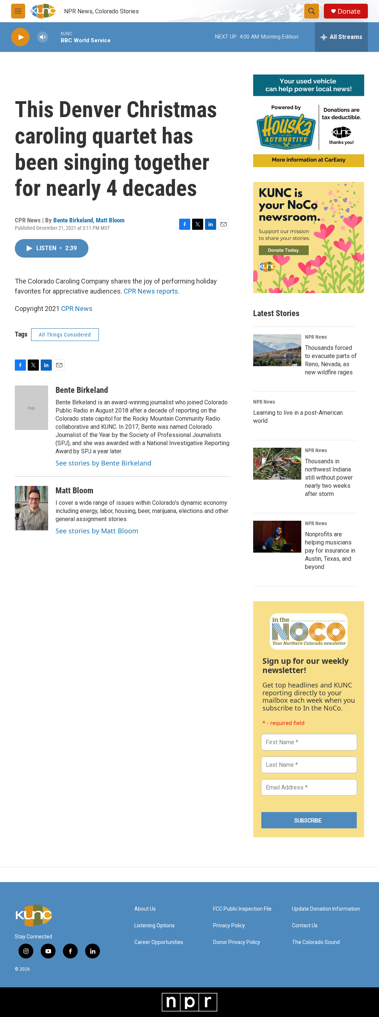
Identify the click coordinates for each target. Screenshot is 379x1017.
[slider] (54, 37)
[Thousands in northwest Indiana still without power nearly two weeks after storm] (277, 464)
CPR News (77, 308)
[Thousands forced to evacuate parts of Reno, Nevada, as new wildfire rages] (277, 350)
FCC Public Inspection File (242, 909)
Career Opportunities (158, 942)
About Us (145, 909)
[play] (20, 37)
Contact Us (305, 925)
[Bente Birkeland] (31, 407)
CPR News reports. (152, 291)
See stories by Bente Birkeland (103, 462)
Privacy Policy (229, 925)
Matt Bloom (110, 220)
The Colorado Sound (316, 942)
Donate (349, 11)
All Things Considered (65, 335)
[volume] (42, 37)
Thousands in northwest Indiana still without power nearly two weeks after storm (329, 477)
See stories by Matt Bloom (97, 530)
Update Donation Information (326, 909)
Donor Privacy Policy (236, 942)
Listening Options (154, 925)
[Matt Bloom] (31, 508)
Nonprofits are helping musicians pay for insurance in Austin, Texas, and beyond (330, 550)
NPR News (316, 337)
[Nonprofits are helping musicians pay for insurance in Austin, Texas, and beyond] (277, 537)
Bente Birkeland (73, 220)
